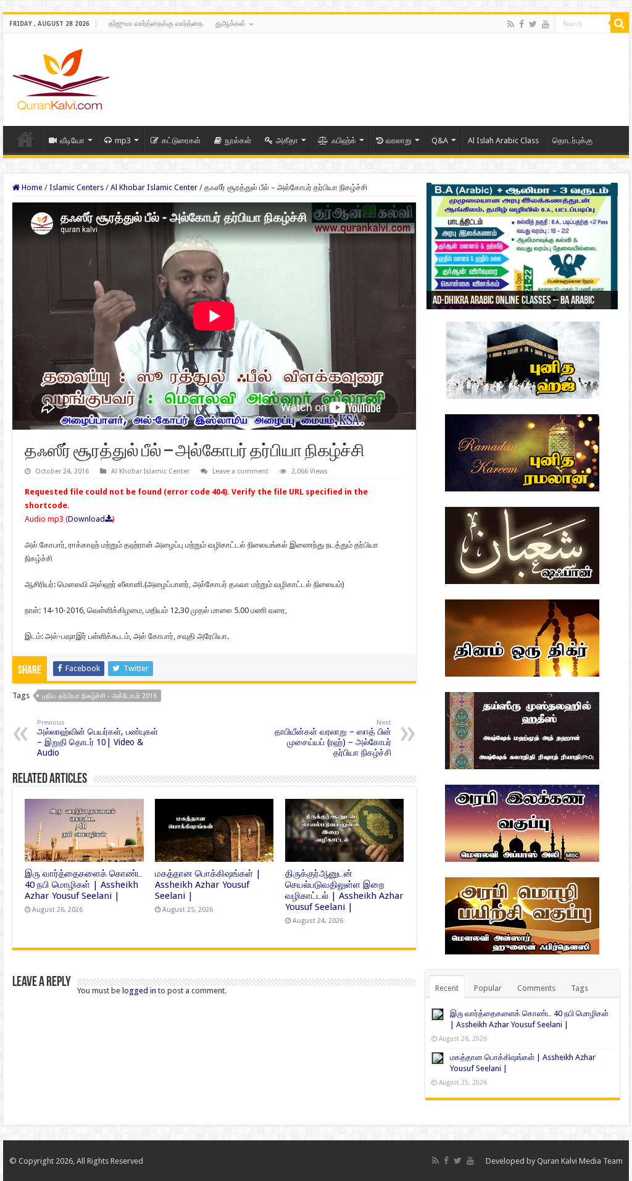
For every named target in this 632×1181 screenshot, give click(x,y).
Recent (447, 988)
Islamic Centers (76, 187)
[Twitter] (533, 24)
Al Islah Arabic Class (503, 140)
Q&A (439, 140)
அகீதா (287, 140)
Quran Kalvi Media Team (580, 1161)
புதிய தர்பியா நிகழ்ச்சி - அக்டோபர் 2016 (99, 696)
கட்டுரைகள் (181, 140)
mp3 (123, 140)
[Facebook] (521, 24)
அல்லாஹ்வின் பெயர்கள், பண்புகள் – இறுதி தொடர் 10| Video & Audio (97, 738)
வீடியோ (72, 140)
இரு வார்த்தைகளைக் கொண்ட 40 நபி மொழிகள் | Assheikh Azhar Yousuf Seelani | (84, 884)
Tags (579, 988)
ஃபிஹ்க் (343, 140)
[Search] (619, 23)
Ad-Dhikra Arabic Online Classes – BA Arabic (513, 301)
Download (86, 519)
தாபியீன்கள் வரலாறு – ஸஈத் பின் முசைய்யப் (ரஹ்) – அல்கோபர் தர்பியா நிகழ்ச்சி (333, 738)
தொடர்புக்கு (572, 140)
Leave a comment (240, 471)
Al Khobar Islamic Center (154, 187)
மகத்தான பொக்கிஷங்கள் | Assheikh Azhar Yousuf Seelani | (208, 884)
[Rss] (510, 24)
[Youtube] (546, 24)
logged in (139, 990)
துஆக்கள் (230, 23)
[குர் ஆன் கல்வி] (60, 77)
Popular (488, 988)
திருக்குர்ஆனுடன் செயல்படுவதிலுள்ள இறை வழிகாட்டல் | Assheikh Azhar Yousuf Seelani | (344, 890)
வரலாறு (399, 140)
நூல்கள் (238, 140)
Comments (536, 988)
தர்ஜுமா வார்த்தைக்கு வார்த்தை (156, 23)
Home (25, 139)
